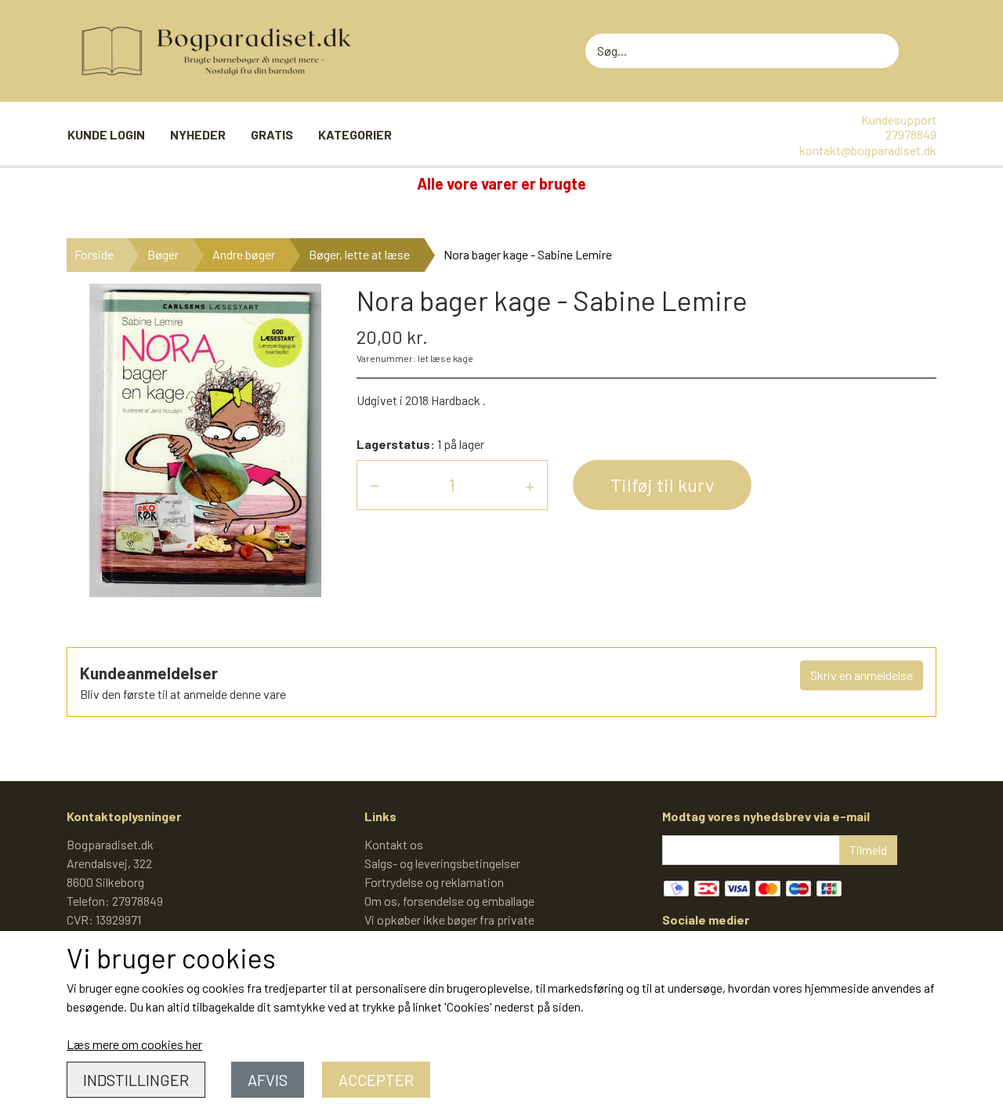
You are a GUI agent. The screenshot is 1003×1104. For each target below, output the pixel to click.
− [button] (374, 484)
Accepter (376, 1079)
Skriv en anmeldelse (861, 675)
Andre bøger (243, 254)
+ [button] (529, 484)
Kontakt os (393, 844)
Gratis (272, 134)
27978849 (910, 134)
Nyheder (198, 134)
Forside (94, 254)
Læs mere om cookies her (134, 1044)
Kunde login (106, 134)
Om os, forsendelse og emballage (449, 900)
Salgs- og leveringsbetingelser (442, 863)
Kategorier (355, 134)
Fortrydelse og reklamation (434, 881)
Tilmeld (868, 849)
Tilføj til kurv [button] (662, 484)
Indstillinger (136, 1079)
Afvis (268, 1079)
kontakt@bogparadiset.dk (867, 150)
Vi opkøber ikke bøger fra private (449, 919)
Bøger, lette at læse (359, 254)
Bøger (163, 254)
